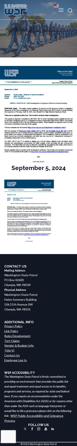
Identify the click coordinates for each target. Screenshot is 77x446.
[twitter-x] (25, 428)
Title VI (9, 350)
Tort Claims (12, 341)
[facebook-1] (32, 428)
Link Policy (11, 331)
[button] (61, 9)
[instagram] (38, 428)
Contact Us (12, 355)
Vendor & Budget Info (19, 345)
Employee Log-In (15, 360)
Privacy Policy (13, 326)
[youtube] (45, 428)
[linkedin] (52, 428)
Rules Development (17, 336)
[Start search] (70, 10)
